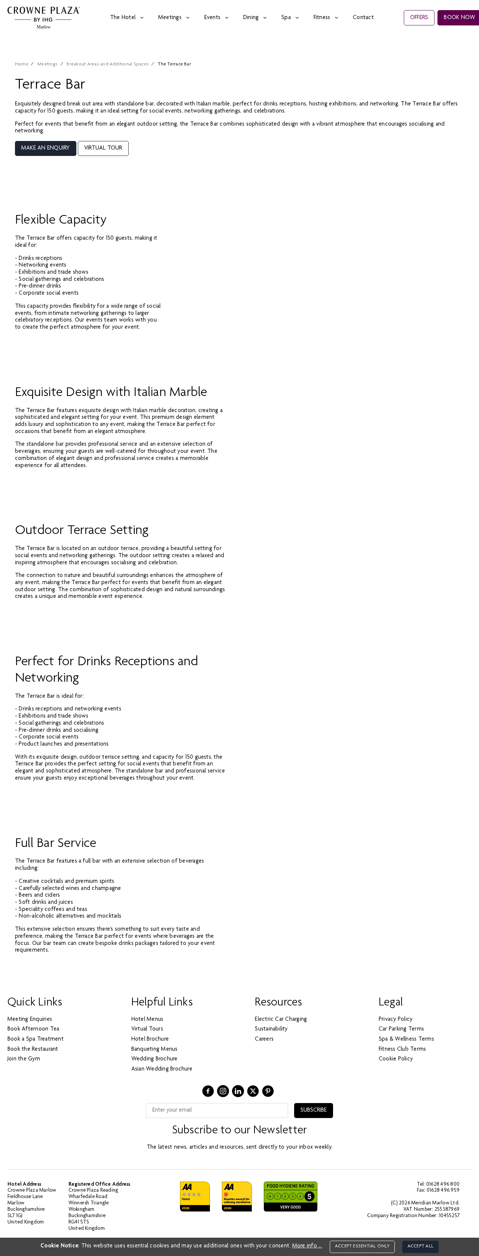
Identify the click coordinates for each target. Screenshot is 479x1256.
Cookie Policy (396, 1059)
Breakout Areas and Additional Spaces (108, 64)
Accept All (420, 1246)
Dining (251, 18)
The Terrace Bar (174, 64)
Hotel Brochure (150, 1039)
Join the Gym (23, 1059)
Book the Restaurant (32, 1050)
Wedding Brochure (154, 1059)
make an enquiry (45, 148)
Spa (286, 18)
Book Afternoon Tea (33, 1029)
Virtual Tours (147, 1029)
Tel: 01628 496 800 (438, 1184)
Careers (264, 1039)
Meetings (169, 18)
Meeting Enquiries (29, 1020)
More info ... (307, 1246)
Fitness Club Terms (402, 1050)
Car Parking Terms (401, 1029)
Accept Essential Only (362, 1246)
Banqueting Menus (154, 1050)
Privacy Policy (395, 1020)
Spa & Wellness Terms (406, 1039)
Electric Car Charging (281, 1020)
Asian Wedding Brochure (161, 1069)
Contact (363, 18)
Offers (419, 18)
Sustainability (271, 1029)
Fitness (322, 18)
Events (212, 18)
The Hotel (122, 18)
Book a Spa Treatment (35, 1039)
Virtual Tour (103, 148)
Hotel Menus (147, 1020)
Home (21, 64)
